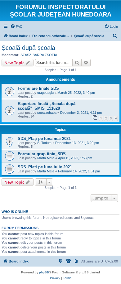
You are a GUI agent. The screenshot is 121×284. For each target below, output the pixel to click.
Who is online (15, 212)
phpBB (44, 272)
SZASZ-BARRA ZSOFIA (38, 55)
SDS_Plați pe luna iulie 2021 (45, 167)
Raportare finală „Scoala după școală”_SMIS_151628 (46, 106)
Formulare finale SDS (38, 88)
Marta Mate (45, 158)
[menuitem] (16, 26)
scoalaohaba (46, 112)
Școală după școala (28, 47)
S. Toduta (44, 143)
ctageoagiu (45, 92)
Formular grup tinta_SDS (42, 154)
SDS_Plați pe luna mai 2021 (44, 138)
